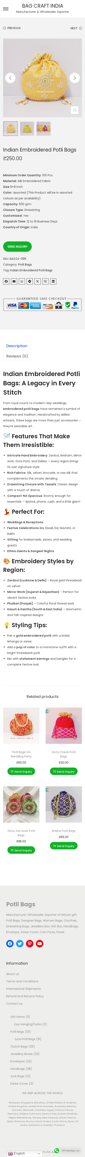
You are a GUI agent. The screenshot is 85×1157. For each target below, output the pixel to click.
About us (12, 974)
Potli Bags (25, 264)
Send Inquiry (17, 247)
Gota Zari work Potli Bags (21, 833)
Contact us (14, 1004)
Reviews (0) (17, 356)
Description (16, 345)
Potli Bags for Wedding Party (21, 754)
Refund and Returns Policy (25, 996)
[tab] (42, 346)
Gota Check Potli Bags (64, 754)
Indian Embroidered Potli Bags (31, 270)
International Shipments (23, 989)
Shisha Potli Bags (64, 831)
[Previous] (10, 78)
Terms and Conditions (22, 981)
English (19, 1153)
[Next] (75, 78)
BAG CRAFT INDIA (42, 5)
